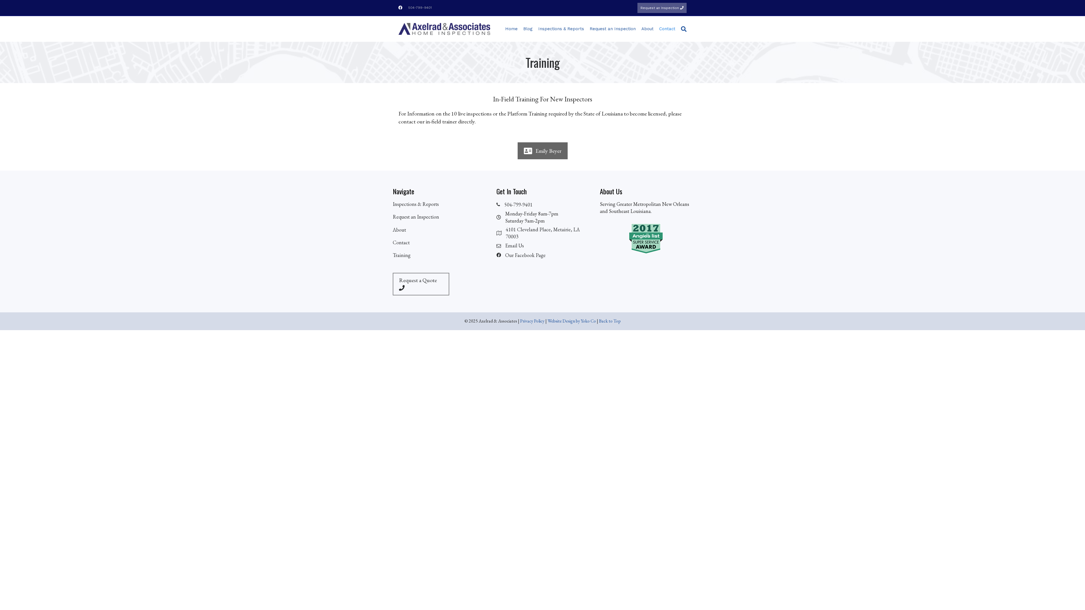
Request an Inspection (660, 8)
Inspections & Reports (561, 28)
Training (402, 255)
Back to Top (610, 321)
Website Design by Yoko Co (572, 321)
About (647, 28)
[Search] (682, 29)
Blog (528, 28)
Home (511, 28)
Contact (667, 28)
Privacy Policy (532, 321)
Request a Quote (418, 280)
